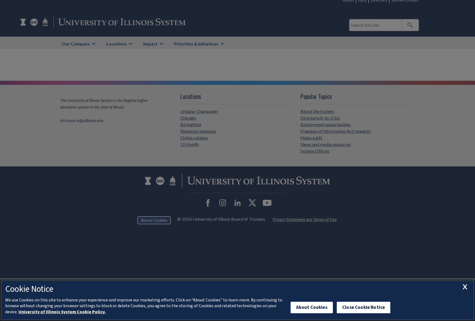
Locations (116, 43)
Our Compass (76, 43)
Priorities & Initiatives (196, 43)
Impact (150, 43)
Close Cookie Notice (363, 307)
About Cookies (311, 307)
